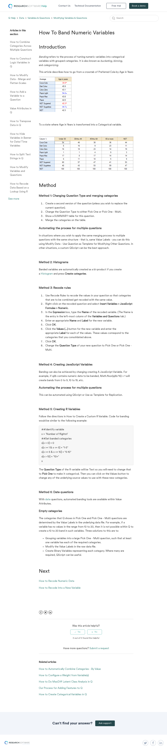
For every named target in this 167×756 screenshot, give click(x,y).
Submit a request (99, 648)
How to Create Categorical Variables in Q (63, 694)
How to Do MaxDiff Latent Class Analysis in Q (65, 682)
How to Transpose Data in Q (20, 123)
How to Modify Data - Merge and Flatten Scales (20, 79)
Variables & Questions (39, 18)
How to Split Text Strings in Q (20, 156)
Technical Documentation (87, 6)
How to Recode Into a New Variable (60, 588)
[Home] (27, 8)
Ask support (105, 723)
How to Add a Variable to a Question (18, 96)
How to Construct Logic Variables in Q (20, 63)
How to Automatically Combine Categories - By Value (70, 669)
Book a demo (139, 6)
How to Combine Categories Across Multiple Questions (21, 46)
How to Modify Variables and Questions (19, 171)
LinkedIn (50, 612)
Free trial (116, 6)
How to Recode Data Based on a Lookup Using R (19, 188)
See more (13, 199)
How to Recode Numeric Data (56, 581)
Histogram (47, 274)
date (48, 499)
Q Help (12, 18)
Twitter (46, 612)
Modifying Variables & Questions (70, 18)
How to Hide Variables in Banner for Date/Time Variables (20, 140)
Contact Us (64, 6)
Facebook (41, 612)
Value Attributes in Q (20, 110)
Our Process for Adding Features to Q (61, 688)
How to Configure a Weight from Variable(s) (64, 675)
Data (21, 18)
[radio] (77, 632)
